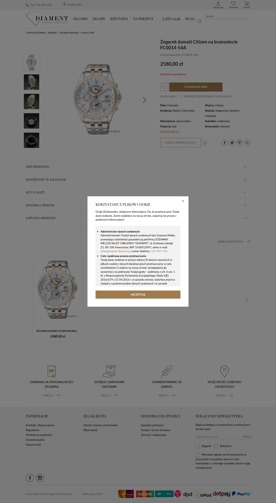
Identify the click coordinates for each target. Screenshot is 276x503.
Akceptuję (138, 294)
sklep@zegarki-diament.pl (116, 251)
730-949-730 (159, 251)
